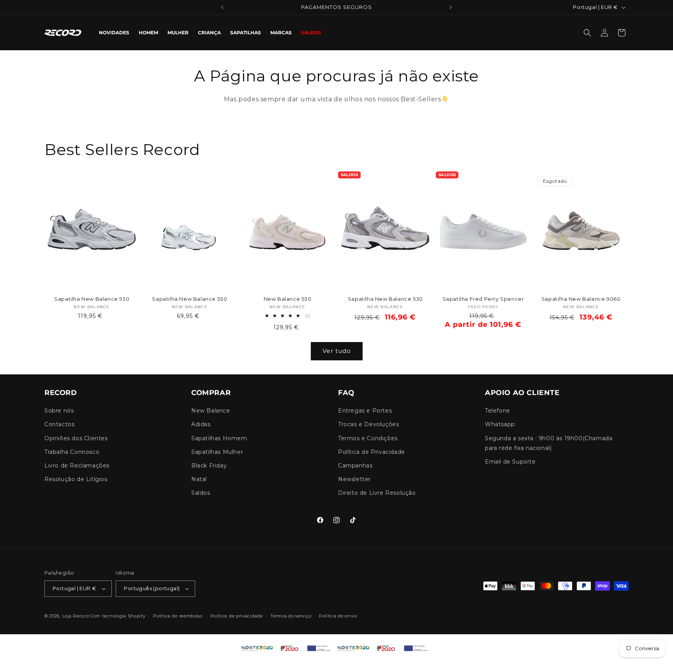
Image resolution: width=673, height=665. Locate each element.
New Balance (210, 411)
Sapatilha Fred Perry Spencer (483, 299)
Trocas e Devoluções (368, 424)
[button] (587, 32)
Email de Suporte (510, 461)
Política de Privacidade (371, 451)
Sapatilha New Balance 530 (91, 299)
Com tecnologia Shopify (117, 616)
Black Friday (209, 465)
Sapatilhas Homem (219, 438)
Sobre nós (59, 411)
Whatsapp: (500, 424)
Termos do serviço (290, 616)
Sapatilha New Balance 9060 (581, 299)
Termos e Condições (368, 438)
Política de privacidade (236, 616)
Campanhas (355, 465)
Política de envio (338, 616)
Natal (199, 479)
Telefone (497, 411)
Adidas (201, 424)
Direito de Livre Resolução (377, 493)
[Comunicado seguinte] (450, 7)
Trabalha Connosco (71, 451)
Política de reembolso (178, 616)
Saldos (200, 493)
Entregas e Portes (365, 411)
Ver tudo (336, 351)
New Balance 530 (288, 299)
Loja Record (75, 616)
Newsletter (354, 479)
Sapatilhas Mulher (217, 451)
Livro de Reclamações (76, 465)
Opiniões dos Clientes (76, 438)
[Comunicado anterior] (222, 7)
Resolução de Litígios (75, 479)
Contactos (59, 424)
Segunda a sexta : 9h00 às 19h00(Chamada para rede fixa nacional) (548, 443)
